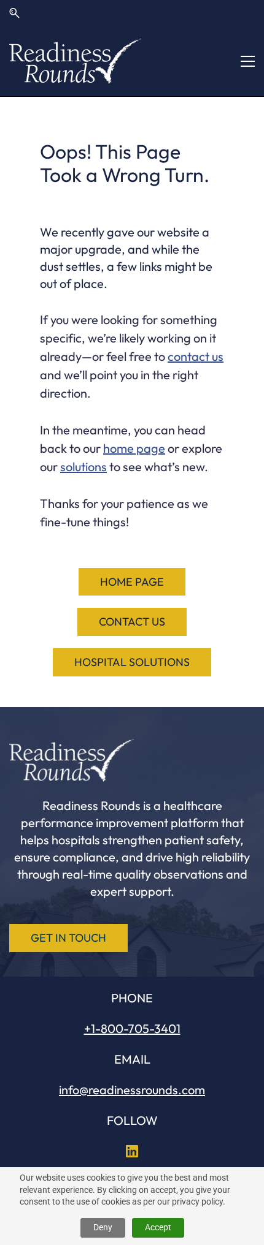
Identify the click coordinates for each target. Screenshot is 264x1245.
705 (138, 1028)
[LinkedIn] (132, 1151)
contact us (195, 356)
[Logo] (75, 61)
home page (134, 448)
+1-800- (106, 1028)
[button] (14, 13)
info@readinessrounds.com (132, 1089)
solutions (83, 466)
